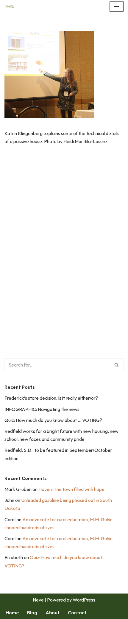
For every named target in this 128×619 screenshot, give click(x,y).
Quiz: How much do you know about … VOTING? (53, 420)
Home (12, 612)
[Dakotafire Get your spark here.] (9, 6)
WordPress (84, 600)
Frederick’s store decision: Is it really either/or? (51, 398)
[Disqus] (64, 237)
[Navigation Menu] (117, 6)
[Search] (117, 364)
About (53, 612)
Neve (38, 600)
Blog (32, 612)
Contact (77, 612)
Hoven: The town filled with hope (71, 489)
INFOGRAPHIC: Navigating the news (41, 409)
